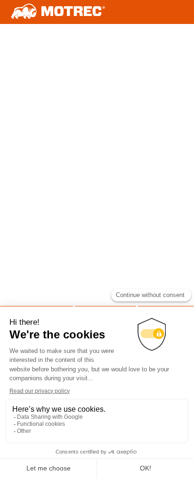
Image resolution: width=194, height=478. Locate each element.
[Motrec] (58, 12)
